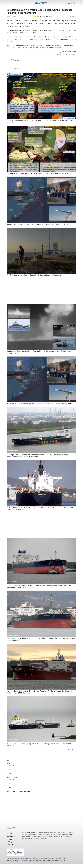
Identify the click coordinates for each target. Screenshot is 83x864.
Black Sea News (32, 832)
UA (69, 3)
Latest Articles (14, 69)
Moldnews (72, 54)
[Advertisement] (41, 289)
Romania (73, 16)
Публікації (72, 749)
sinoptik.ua (28, 791)
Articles (10, 833)
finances (16, 60)
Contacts (10, 845)
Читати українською (44, 16)
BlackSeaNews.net (36, 834)
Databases (11, 836)
